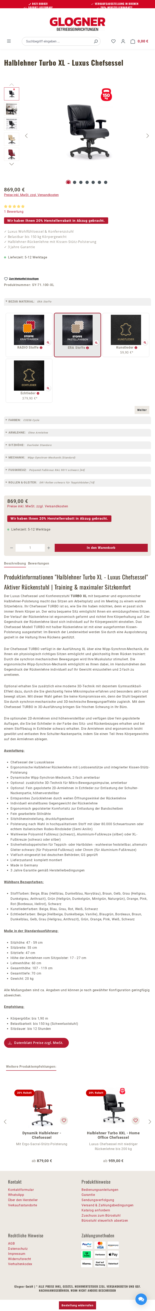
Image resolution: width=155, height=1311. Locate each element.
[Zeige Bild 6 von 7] (99, 182)
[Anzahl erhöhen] (49, 548)
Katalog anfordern (96, 1210)
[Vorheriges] (26, 135)
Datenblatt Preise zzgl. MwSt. (38, 1043)
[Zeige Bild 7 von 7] (105, 182)
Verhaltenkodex (20, 1264)
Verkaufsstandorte (22, 1205)
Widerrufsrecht (19, 1259)
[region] (77, 135)
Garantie (88, 1195)
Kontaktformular (21, 1190)
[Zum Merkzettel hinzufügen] (64, 1121)
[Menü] (9, 41)
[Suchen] (95, 41)
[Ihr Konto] (123, 41)
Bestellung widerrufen (77, 1305)
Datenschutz (18, 1249)
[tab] (15, 564)
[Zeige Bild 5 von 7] (93, 182)
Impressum (16, 1254)
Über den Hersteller (23, 1200)
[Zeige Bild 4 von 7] (87, 182)
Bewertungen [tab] (38, 563)
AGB (11, 1243)
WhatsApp (16, 1195)
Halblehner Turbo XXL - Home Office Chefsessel (113, 1135)
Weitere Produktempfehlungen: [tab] (31, 1066)
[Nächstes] (148, 135)
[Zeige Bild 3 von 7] (80, 182)
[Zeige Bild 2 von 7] (74, 182)
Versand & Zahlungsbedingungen (108, 1205)
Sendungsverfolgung (98, 1200)
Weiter (142, 410)
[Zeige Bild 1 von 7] (68, 182)
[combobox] (56, 41)
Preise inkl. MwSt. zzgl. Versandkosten (31, 195)
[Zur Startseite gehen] (77, 24)
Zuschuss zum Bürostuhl (101, 1215)
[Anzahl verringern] (11, 548)
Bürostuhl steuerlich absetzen (105, 1220)
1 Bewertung (14, 212)
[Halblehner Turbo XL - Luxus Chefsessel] (87, 130)
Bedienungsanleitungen (100, 1190)
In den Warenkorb (101, 548)
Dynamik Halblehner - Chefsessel (41, 1135)
